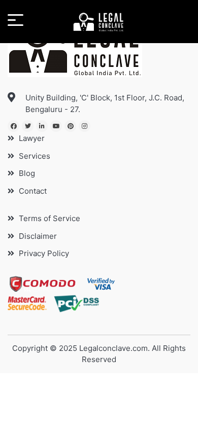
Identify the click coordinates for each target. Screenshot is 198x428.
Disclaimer (37, 236)
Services (33, 156)
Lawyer (31, 138)
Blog (26, 173)
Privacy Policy (43, 253)
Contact (32, 191)
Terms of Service (48, 218)
